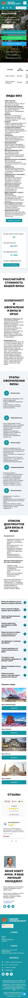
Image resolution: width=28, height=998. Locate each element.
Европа (4, 936)
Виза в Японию (6, 729)
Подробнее (14, 708)
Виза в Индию (6, 778)
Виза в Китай (6, 754)
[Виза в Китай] (14, 744)
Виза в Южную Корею (9, 704)
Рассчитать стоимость (13, 52)
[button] (14, 220)
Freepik (19, 996)
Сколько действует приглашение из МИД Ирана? (9, 625)
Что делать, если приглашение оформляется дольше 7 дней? (11, 659)
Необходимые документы (13, 58)
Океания (4, 941)
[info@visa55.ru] (2, 970)
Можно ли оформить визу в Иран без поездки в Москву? (11, 602)
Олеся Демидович (14, 822)
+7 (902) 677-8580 (8, 901)
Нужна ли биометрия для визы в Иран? (10, 617)
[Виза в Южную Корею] (14, 695)
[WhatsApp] (3, 7)
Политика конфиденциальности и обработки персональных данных (14, 993)
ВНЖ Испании (6, 951)
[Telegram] (6, 7)
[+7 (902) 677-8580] (2, 967)
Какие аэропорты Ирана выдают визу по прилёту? (10, 609)
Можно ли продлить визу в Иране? (11, 667)
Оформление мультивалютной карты (13, 953)
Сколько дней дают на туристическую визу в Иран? (9, 650)
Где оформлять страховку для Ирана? (11, 642)
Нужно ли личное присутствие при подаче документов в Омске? (10, 675)
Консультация (21, 8)
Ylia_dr (23, 982)
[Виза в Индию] (14, 769)
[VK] (10, 7)
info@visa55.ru (7, 902)
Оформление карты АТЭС (9, 950)
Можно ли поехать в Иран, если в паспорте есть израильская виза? (10, 633)
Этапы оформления (13, 55)
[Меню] (24, 2)
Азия (3, 938)
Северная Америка (7, 939)
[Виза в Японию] (14, 719)
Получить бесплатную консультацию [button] (14, 32)
